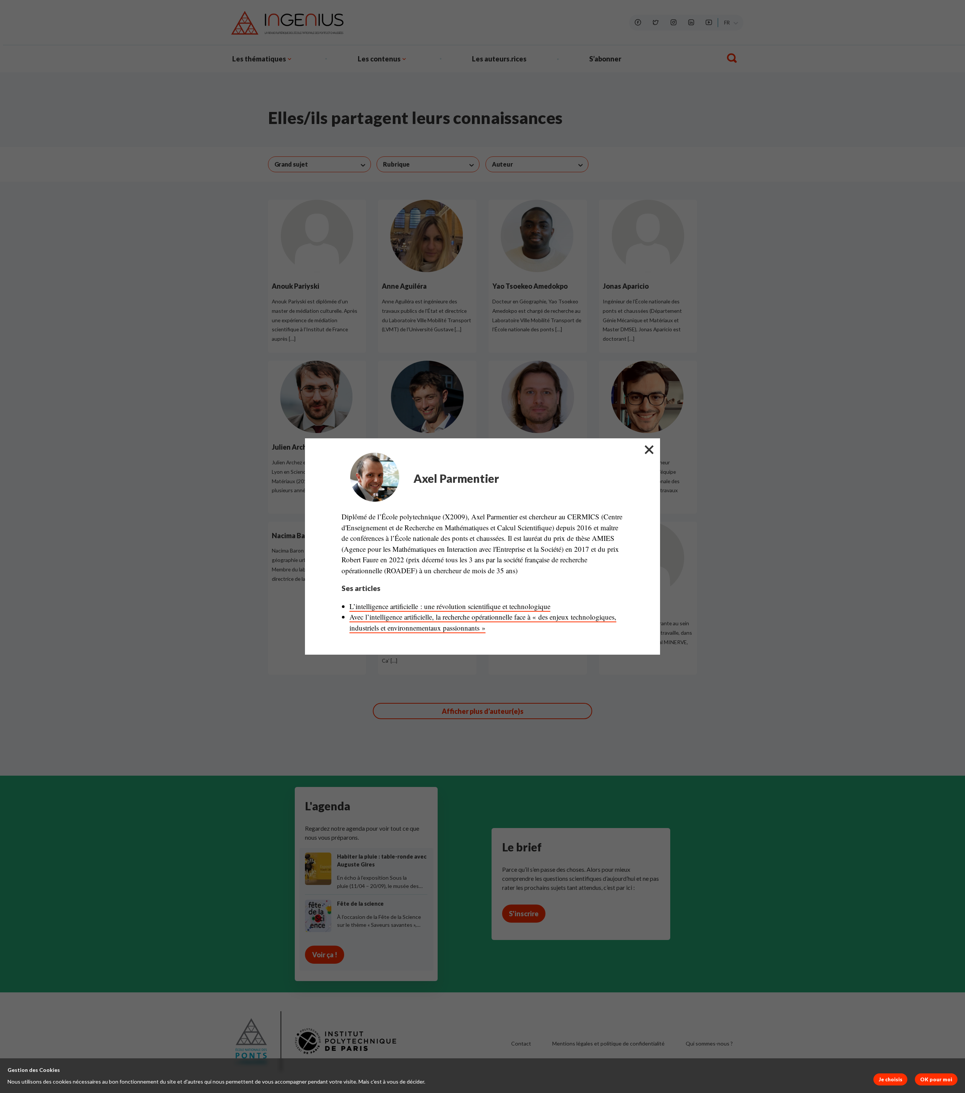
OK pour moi (936, 1079)
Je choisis (890, 1079)
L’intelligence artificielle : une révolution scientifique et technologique (449, 606)
